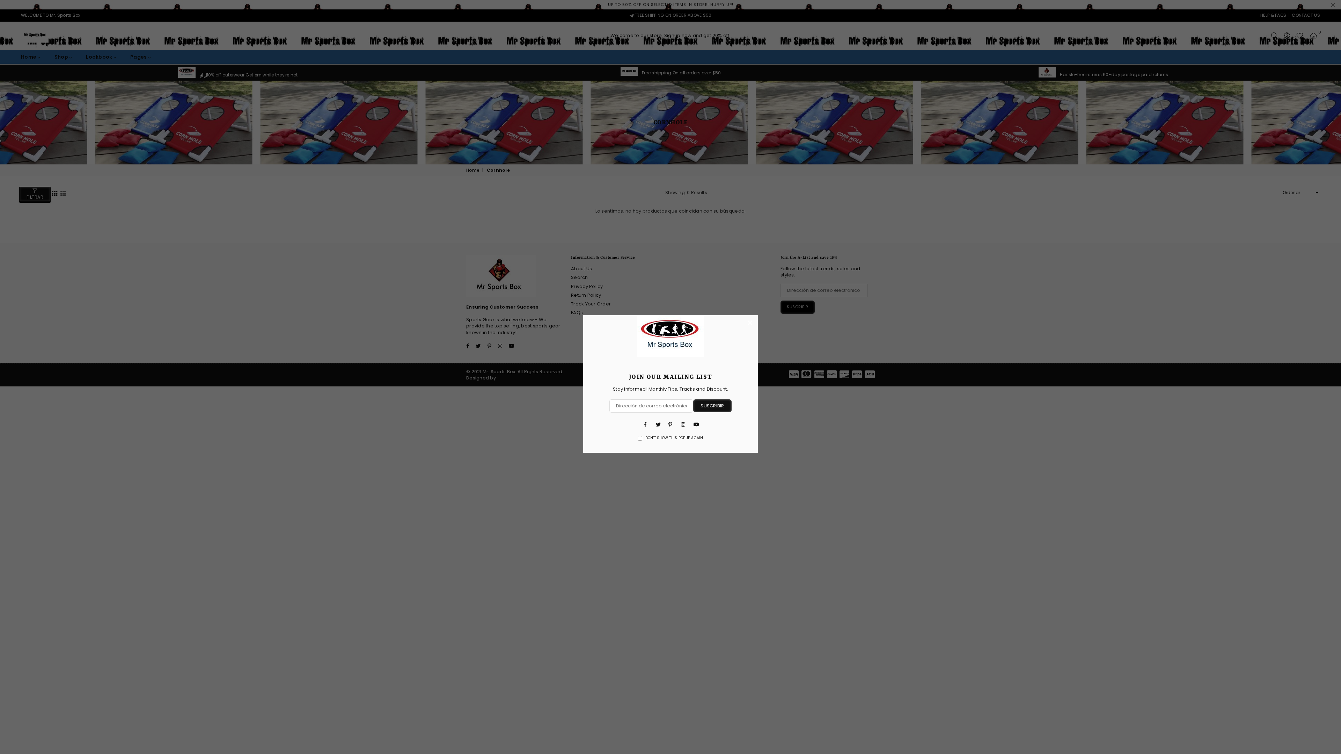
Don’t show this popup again (674, 438)
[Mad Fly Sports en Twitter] (657, 424)
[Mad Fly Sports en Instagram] (683, 424)
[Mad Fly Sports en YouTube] (695, 424)
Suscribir (712, 405)
